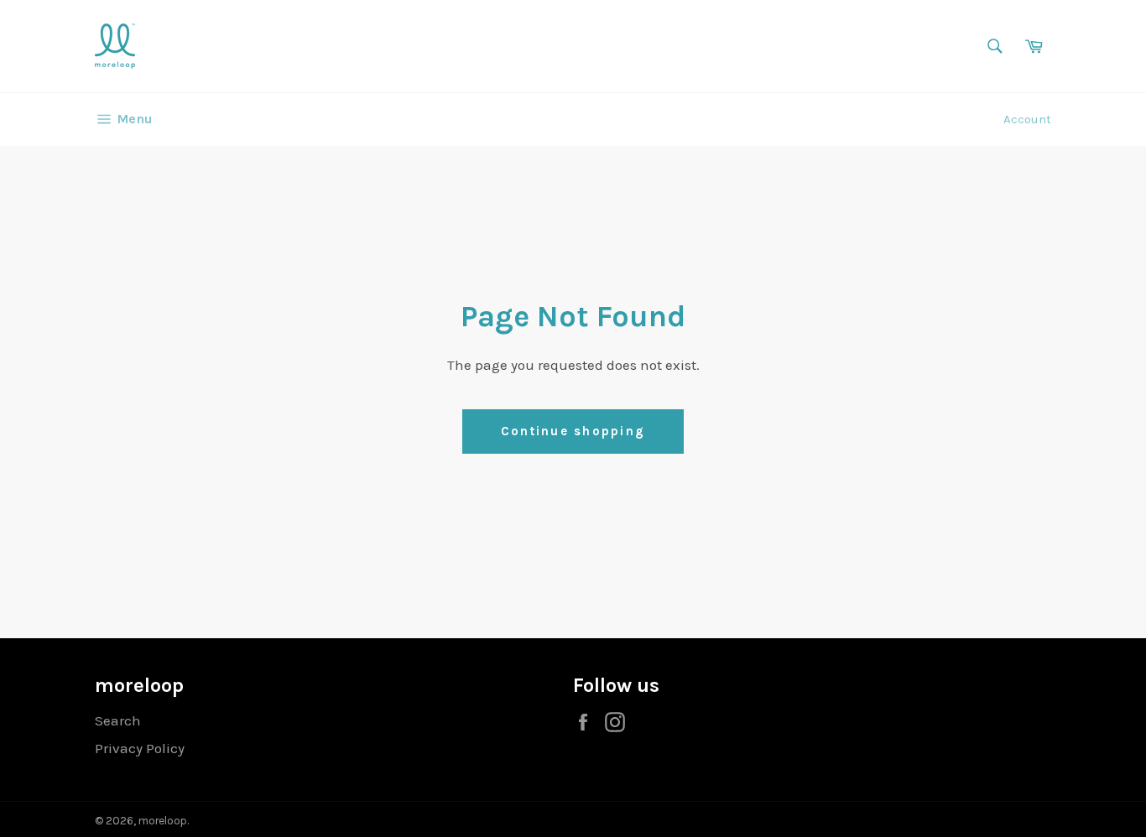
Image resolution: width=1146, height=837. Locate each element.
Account (1027, 119)
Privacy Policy (140, 748)
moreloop (162, 820)
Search (118, 720)
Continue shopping (573, 431)
